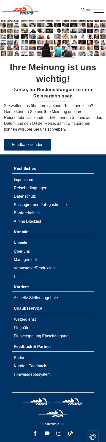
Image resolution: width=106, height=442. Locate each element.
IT (15, 276)
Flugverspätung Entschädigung (41, 336)
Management (25, 260)
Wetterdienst (25, 319)
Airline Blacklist (27, 221)
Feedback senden (27, 144)
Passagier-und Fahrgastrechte (40, 205)
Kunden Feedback (30, 366)
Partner (20, 358)
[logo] (37, 402)
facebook (35, 433)
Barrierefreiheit (27, 213)
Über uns (22, 251)
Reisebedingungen (30, 188)
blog (71, 433)
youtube (47, 433)
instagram (59, 433)
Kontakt (20, 243)
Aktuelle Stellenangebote (36, 298)
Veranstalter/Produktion (34, 268)
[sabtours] (20, 9)
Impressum (23, 180)
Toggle (92, 436)
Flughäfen (23, 328)
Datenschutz (25, 196)
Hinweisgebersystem (32, 374)
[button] (92, 10)
